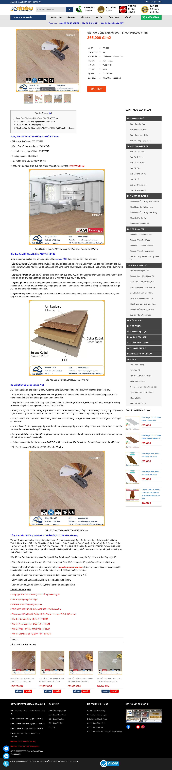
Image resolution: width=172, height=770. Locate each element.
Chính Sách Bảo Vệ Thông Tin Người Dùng (104, 731)
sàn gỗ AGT (61, 259)
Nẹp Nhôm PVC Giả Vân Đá (141, 392)
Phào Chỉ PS (135, 398)
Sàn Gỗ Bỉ (134, 179)
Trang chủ (56, 17)
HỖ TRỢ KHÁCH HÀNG (97, 704)
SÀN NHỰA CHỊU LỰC (137, 332)
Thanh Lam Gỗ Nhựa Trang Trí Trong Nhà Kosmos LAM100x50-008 (151, 494)
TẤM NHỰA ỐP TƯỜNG (137, 196)
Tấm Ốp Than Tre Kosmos (141, 235)
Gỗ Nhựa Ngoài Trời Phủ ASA (142, 287)
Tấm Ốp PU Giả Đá (138, 218)
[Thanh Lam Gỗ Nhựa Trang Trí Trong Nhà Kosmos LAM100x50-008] (132, 495)
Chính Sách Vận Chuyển (97, 715)
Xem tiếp (28, 691)
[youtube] (138, 727)
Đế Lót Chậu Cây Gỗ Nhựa (141, 293)
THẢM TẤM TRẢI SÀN (137, 337)
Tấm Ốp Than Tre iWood (140, 240)
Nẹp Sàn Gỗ (135, 370)
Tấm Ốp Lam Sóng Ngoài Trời (142, 276)
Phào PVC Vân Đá (137, 381)
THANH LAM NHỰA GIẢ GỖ (139, 354)
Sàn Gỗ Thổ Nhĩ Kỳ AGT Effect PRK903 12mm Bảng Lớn (109, 679)
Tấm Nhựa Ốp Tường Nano (141, 207)
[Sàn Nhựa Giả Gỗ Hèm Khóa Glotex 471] (132, 423)
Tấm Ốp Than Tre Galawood (141, 251)
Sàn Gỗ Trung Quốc (138, 185)
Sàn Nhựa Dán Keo (138, 129)
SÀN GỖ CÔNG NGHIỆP (69, 23)
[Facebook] (144, 722)
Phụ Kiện (52, 727)
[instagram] (143, 727)
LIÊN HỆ (158, 2)
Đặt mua (96, 88)
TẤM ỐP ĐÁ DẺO (134, 321)
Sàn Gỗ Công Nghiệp (57, 711)
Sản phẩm (85, 17)
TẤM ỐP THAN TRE (135, 229)
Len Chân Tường (137, 365)
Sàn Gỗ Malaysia (137, 163)
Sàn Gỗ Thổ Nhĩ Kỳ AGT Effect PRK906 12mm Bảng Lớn (80, 679)
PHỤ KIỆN (131, 359)
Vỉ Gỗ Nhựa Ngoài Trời (139, 271)
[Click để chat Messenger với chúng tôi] (6, 748)
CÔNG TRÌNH (113, 17)
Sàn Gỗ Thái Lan (137, 157)
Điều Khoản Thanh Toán (97, 719)
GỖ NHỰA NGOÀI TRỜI (137, 265)
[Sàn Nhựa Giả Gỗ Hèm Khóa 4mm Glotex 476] (132, 441)
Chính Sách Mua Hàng (96, 711)
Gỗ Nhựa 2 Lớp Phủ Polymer (142, 282)
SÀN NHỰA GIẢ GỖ (135, 119)
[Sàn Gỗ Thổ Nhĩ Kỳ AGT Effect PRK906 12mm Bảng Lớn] (81, 662)
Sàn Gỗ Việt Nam (137, 152)
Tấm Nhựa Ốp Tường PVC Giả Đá (144, 201)
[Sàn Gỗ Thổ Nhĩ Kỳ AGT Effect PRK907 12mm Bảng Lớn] (52, 662)
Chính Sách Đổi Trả (95, 727)
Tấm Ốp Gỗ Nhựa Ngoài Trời (142, 309)
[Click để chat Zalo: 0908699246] (6, 756)
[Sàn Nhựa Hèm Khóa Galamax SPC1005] (132, 477)
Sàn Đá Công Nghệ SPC (140, 141)
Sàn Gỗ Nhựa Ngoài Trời (140, 315)
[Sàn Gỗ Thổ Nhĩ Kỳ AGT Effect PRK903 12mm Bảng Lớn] (110, 662)
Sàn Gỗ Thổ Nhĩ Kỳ (90, 23)
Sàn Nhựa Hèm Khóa (139, 135)
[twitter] (133, 727)
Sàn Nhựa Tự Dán (137, 124)
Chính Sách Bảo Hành (96, 723)
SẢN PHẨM (54, 704)
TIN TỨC (98, 17)
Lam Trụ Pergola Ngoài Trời (141, 298)
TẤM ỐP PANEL (134, 326)
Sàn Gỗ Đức (135, 168)
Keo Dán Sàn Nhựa (138, 403)
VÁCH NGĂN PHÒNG (136, 348)
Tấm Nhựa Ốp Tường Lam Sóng (143, 212)
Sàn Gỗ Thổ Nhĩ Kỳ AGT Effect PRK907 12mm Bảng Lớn (51, 679)
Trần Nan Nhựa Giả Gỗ (139, 223)
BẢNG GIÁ (71, 17)
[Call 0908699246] (6, 764)
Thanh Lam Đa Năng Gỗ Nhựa (142, 304)
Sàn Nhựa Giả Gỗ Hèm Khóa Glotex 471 (151, 419)
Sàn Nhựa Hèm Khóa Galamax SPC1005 (150, 473)
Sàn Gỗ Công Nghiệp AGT (112, 23)
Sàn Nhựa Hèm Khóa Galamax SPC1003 (150, 455)
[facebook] (128, 727)
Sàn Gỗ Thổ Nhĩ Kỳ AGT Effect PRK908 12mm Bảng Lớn (22, 679)
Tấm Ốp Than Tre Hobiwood (141, 246)
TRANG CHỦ (148, 2)
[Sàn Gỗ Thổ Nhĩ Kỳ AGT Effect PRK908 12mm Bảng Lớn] (23, 662)
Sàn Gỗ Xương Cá (138, 190)
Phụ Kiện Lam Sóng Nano (140, 376)
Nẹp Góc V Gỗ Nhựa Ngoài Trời (143, 387)
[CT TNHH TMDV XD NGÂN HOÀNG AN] (21, 11)
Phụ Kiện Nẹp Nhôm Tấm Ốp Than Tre (144, 258)
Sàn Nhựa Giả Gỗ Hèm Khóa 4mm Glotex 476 (151, 437)
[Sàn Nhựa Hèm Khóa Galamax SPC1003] (132, 459)
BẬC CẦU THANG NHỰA (138, 343)
